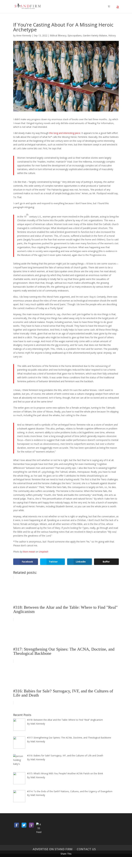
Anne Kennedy (23, 35)
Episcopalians (75, 35)
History (112, 35)
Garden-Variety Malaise (95, 35)
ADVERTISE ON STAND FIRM (52, 849)
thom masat (29, 551)
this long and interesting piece (64, 133)
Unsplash (43, 551)
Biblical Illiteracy (58, 35)
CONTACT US (86, 849)
